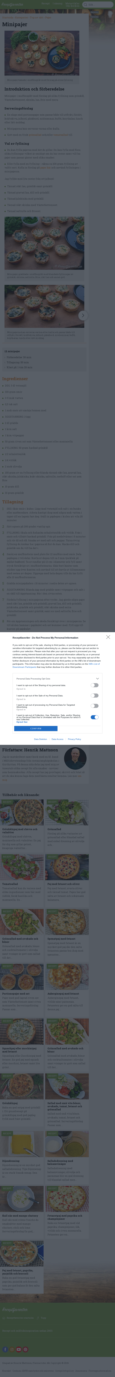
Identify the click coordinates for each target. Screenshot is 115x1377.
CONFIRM (35, 728)
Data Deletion (40, 739)
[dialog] (57, 688)
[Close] (109, 638)
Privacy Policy (74, 739)
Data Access (57, 739)
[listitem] (57, 678)
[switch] (95, 685)
